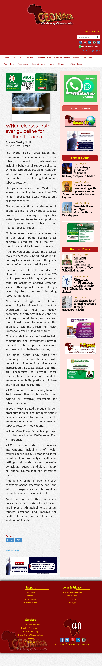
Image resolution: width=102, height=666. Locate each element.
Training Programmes (30, 628)
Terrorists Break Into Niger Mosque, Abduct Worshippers (77, 210)
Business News (44, 57)
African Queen (76, 64)
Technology (23, 64)
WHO (18, 540)
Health (76, 57)
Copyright (72, 602)
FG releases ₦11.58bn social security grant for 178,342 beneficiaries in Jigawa (78, 285)
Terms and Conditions (72, 592)
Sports (51, 64)
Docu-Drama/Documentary (30, 635)
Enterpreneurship (30, 631)
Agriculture (9, 64)
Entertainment (38, 64)
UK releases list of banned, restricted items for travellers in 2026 (79, 305)
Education (87, 57)
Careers (30, 638)
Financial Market (62, 57)
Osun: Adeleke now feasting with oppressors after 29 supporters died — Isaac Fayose (79, 191)
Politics (30, 57)
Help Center (30, 599)
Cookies (72, 599)
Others (61, 64)
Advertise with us (30, 602)
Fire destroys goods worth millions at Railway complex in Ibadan (78, 171)
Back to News (12, 550)
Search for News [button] (81, 108)
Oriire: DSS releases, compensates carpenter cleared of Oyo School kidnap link (77, 264)
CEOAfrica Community (30, 624)
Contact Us (30, 595)
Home (6, 57)
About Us (17, 57)
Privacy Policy (72, 595)
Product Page (31, 642)
